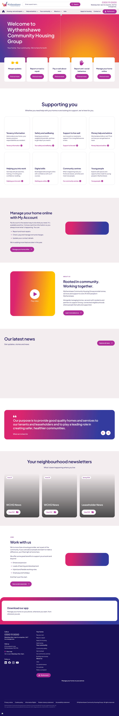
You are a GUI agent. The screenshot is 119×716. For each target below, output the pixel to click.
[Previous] (103, 433)
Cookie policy (19, 702)
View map (9, 651)
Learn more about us (72, 313)
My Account (110, 11)
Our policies (39, 667)
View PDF (12, 512)
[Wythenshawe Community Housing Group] (12, 4)
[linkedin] (5, 662)
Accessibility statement (63, 702)
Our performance (41, 664)
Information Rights (30, 702)
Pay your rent (40, 635)
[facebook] (9, 662)
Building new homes (42, 656)
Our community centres (43, 654)
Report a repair (40, 638)
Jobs (65, 11)
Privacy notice (8, 702)
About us (39, 658)
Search (76, 4)
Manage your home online (20, 249)
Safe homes (39, 643)
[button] (17, 713)
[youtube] (17, 663)
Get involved (40, 651)
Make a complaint (41, 670)
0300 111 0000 (109, 2)
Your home (39, 632)
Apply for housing (85, 11)
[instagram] (13, 662)
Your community (41, 645)
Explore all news (104, 343)
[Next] (108, 433)
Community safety (41, 648)
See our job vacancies (19, 584)
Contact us (97, 11)
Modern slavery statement (46, 702)
